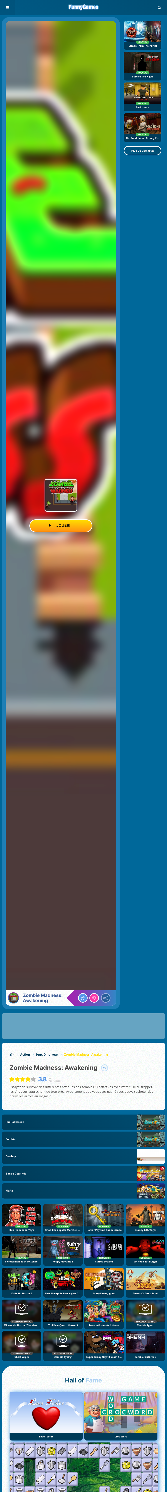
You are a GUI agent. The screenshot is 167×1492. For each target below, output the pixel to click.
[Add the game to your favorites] (104, 1067)
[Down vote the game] (94, 998)
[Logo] (83, 7)
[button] (159, 7)
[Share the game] (105, 998)
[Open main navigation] (7, 7)
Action (25, 1054)
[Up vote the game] (83, 998)
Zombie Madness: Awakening (86, 1054)
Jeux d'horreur (47, 1054)
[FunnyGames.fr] (12, 1054)
